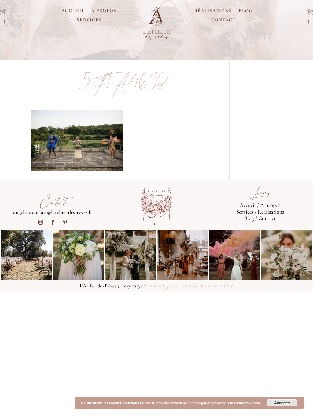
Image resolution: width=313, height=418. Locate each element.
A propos (104, 11)
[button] (77, 140)
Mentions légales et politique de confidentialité (188, 286)
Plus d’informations (244, 403)
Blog (246, 11)
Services (89, 20)
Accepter (282, 402)
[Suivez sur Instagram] (41, 222)
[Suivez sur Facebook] (53, 222)
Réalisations (213, 11)
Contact (223, 20)
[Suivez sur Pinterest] (65, 222)
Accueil (73, 11)
